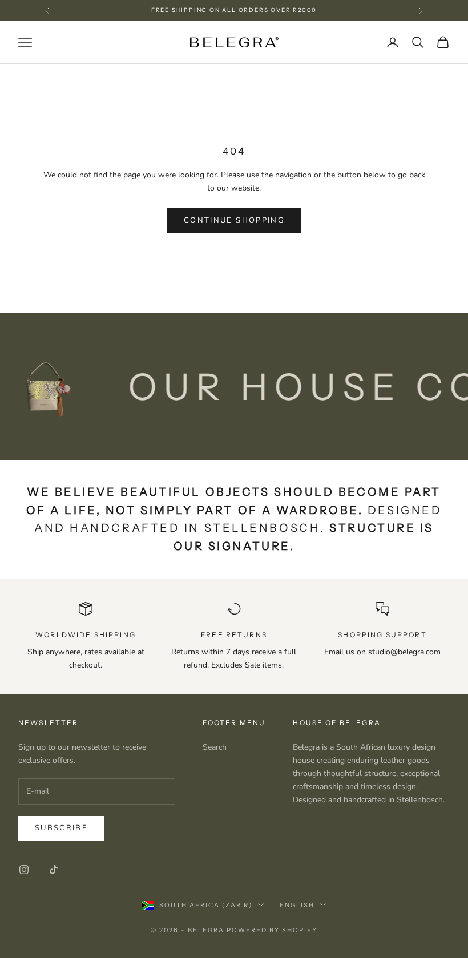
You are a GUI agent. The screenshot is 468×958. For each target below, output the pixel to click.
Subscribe (61, 828)
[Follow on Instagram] (24, 869)
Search (215, 747)
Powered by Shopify (272, 930)
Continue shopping (234, 220)
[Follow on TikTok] (53, 869)
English (297, 905)
